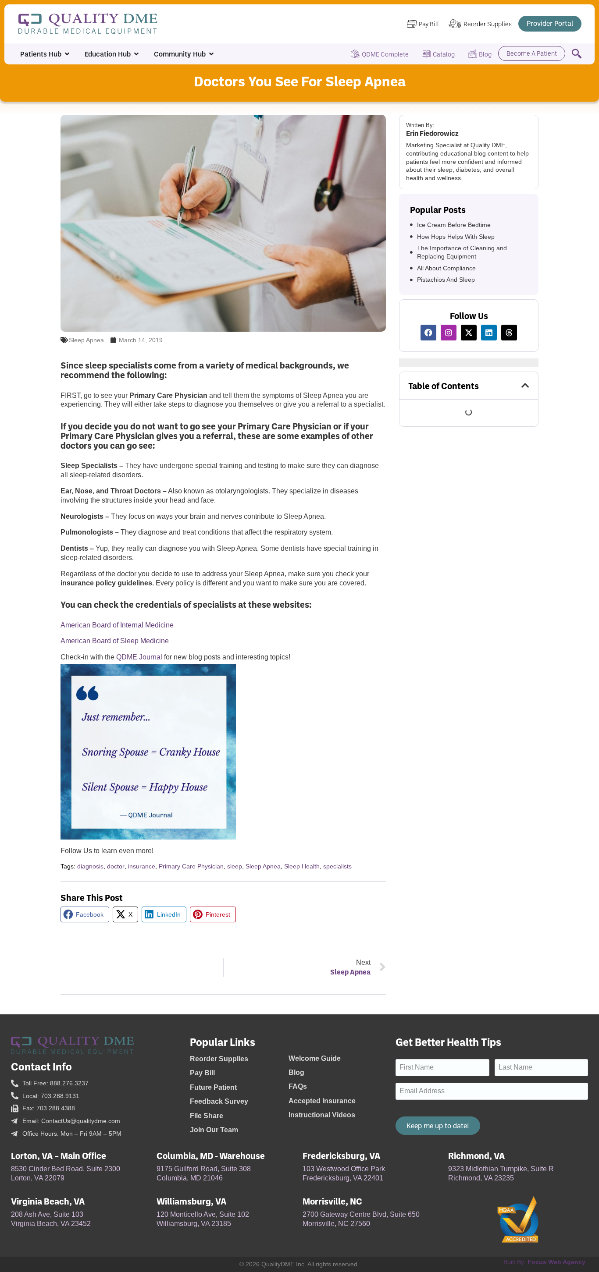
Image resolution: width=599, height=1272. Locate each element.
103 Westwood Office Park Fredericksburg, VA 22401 (344, 1173)
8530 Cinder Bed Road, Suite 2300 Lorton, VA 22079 (65, 1173)
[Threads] (509, 332)
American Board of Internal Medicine (117, 625)
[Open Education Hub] (136, 54)
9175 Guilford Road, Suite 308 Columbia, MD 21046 (204, 1173)
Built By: (544, 1262)
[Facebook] (428, 332)
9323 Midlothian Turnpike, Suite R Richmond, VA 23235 (501, 1173)
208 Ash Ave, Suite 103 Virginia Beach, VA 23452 (51, 1219)
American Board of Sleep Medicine (115, 641)
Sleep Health (302, 866)
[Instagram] (448, 332)
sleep (234, 866)
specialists (337, 866)
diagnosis (90, 866)
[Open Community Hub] (211, 54)
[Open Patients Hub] (67, 54)
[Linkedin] (489, 332)
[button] (85, 914)
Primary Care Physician (191, 866)
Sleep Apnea (86, 340)
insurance (141, 866)
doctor (116, 866)
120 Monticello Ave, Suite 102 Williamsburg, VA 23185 (203, 1219)
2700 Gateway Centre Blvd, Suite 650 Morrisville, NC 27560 (361, 1219)
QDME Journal (139, 657)
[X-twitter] (469, 332)
